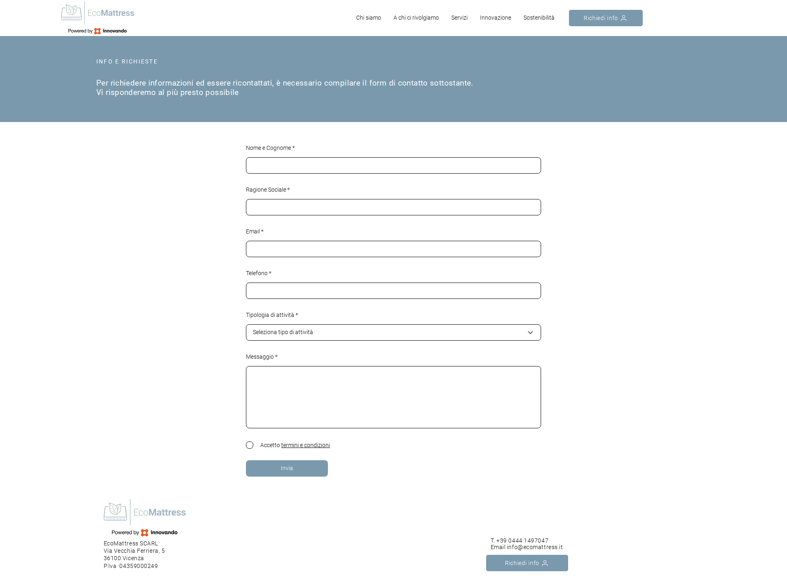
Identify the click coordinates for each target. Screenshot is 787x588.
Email (253, 231)
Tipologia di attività (270, 315)
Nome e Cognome (268, 148)
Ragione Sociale (266, 189)
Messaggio (260, 357)
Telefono (257, 273)
